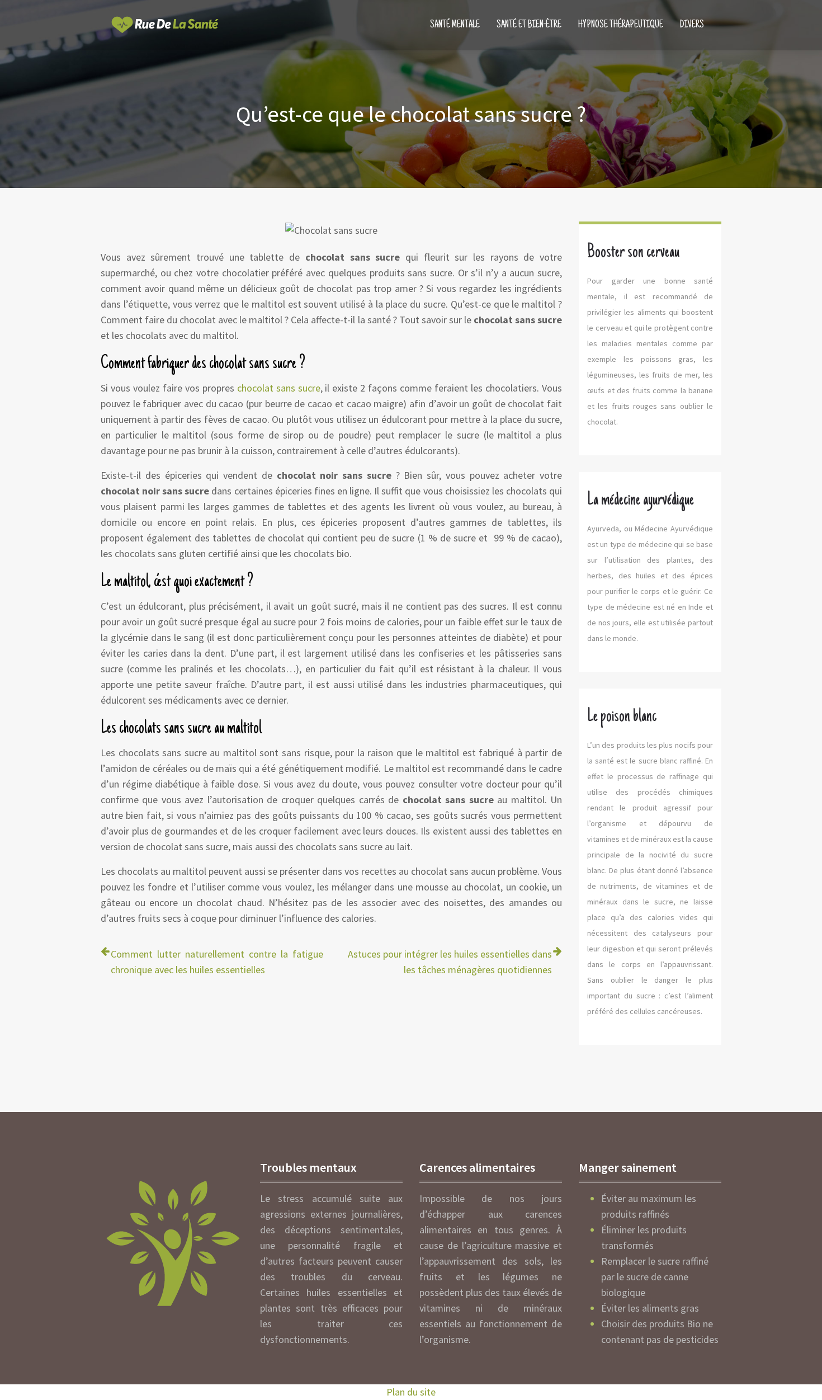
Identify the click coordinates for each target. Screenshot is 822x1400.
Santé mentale (455, 25)
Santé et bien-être (529, 25)
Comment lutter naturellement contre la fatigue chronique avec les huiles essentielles (217, 962)
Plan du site (411, 1391)
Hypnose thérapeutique (620, 25)
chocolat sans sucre (278, 387)
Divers (692, 25)
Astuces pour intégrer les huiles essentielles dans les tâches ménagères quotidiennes (450, 962)
